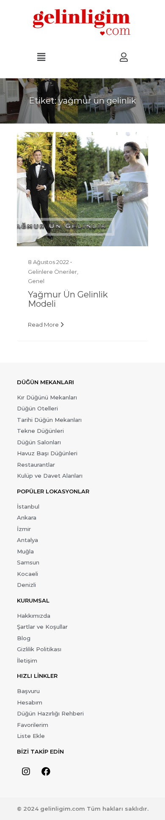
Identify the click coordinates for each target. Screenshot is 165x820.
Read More (43, 324)
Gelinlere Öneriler (52, 271)
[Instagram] (26, 772)
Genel (36, 281)
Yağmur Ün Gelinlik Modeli (68, 299)
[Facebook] (46, 772)
